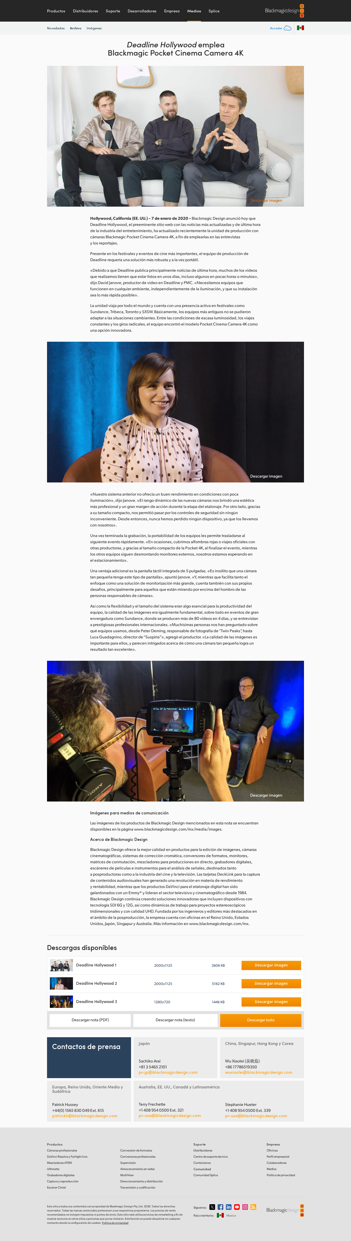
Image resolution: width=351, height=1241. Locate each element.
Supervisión (128, 1163)
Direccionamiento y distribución (141, 1181)
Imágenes (94, 28)
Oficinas (272, 1150)
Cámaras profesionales (62, 1150)
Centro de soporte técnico (210, 1156)
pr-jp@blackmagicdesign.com (168, 1072)
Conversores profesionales (137, 1156)
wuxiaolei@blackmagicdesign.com (258, 1072)
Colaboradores (277, 1163)
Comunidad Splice (205, 1175)
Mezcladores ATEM (59, 1163)
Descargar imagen (266, 200)
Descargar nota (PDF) (90, 1019)
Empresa (172, 10)
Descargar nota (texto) (175, 1019)
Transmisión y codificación (137, 1187)
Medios (194, 10)
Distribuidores (85, 10)
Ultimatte (53, 1169)
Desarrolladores (142, 10)
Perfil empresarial (278, 1156)
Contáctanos (202, 1163)
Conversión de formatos (136, 1150)
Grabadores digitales (61, 1175)
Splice (214, 10)
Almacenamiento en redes (137, 1169)
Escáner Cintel (56, 1187)
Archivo (76, 28)
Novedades (56, 28)
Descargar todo (260, 1019)
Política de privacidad (281, 1175)
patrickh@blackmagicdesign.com (84, 1116)
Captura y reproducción (63, 1181)
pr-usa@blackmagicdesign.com (170, 1115)
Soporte (113, 10)
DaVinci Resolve (67, 1156)
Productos (56, 10)
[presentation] (54, 136)
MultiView (127, 1175)
